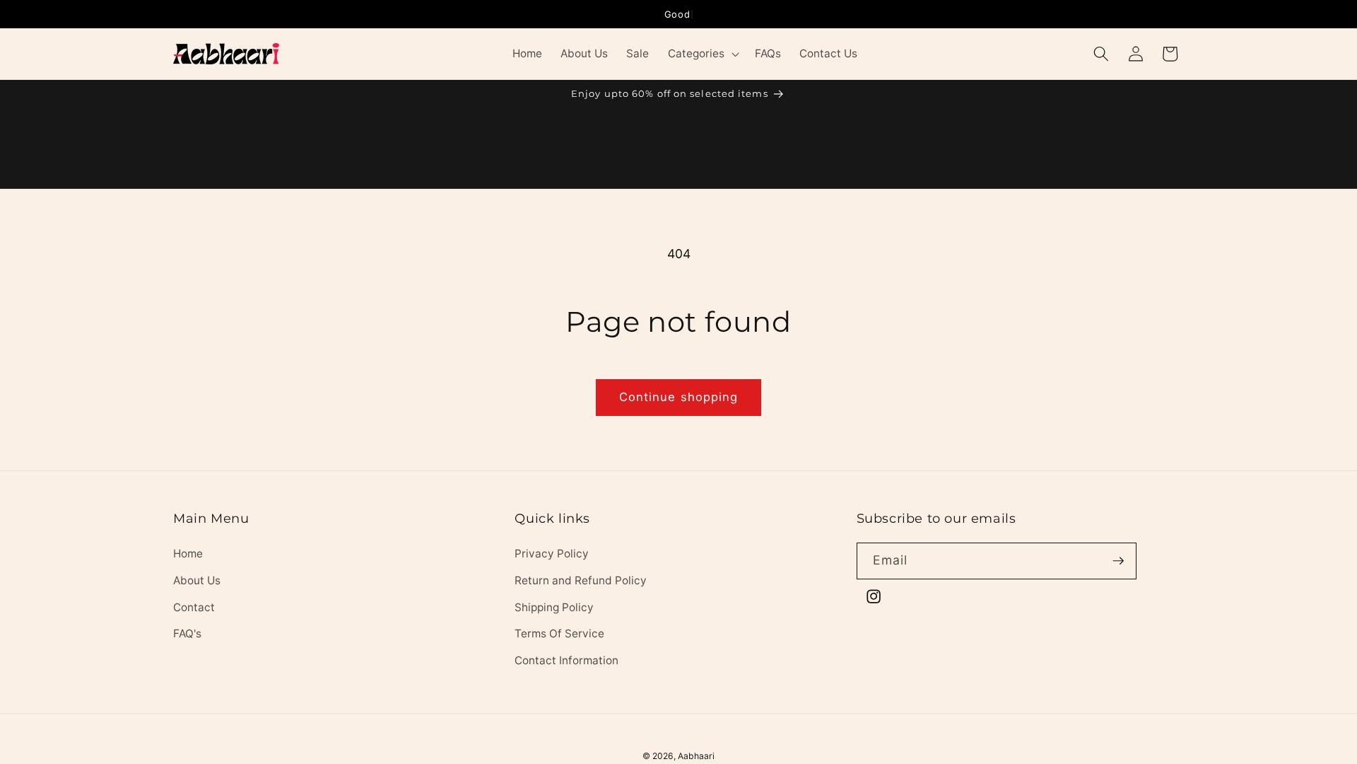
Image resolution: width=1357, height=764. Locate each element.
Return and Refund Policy (581, 580)
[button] (701, 53)
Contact (194, 607)
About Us (197, 580)
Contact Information (566, 660)
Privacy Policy (552, 553)
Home (188, 553)
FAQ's (187, 633)
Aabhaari (696, 756)
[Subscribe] (1118, 561)
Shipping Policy (554, 607)
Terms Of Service (559, 633)
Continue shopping (679, 397)
